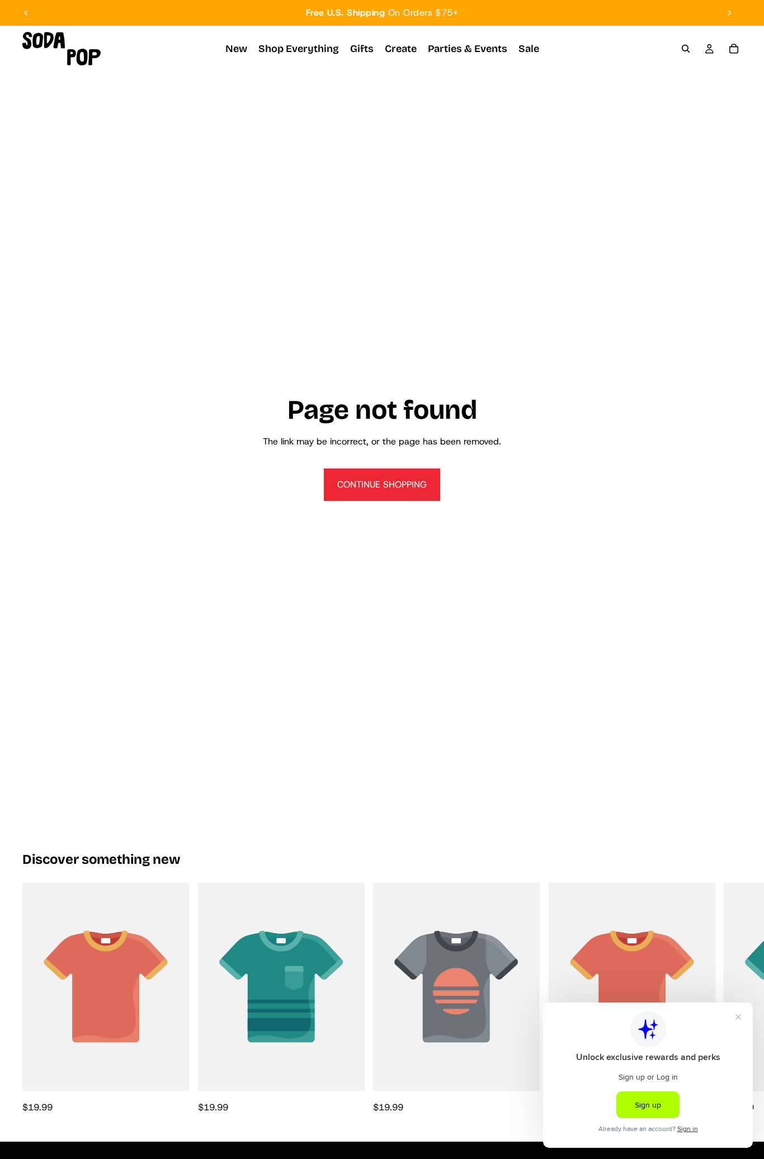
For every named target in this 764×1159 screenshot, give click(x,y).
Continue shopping (382, 484)
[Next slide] (729, 13)
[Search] (685, 48)
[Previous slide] (26, 13)
